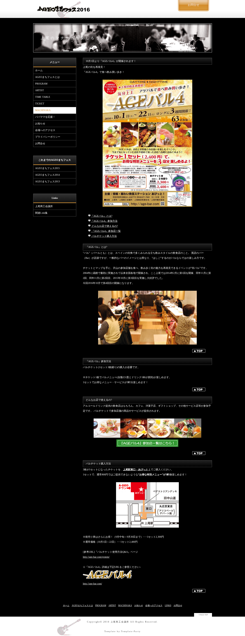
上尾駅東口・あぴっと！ (137, 469)
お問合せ (40, 143)
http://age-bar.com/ (92, 583)
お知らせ (40, 123)
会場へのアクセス (45, 130)
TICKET (39, 103)
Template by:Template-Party (122, 631)
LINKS (168, 605)
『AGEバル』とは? (101, 216)
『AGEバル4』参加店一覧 (106, 231)
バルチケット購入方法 (104, 236)
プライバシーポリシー (47, 136)
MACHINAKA (43, 110)
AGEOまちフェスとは (47, 77)
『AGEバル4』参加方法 (104, 221)
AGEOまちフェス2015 (47, 168)
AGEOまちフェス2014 (47, 175)
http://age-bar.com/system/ (96, 557)
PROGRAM (41, 83)
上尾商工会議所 (44, 206)
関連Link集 (41, 213)
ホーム (39, 70)
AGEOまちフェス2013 (47, 181)
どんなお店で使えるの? (104, 226)
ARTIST (39, 90)
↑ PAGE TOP (203, 615)
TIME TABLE (42, 97)
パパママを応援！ (45, 117)
